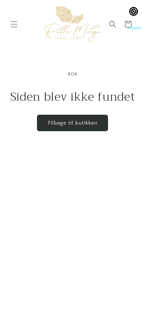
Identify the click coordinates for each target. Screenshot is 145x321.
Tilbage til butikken (72, 123)
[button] (14, 24)
